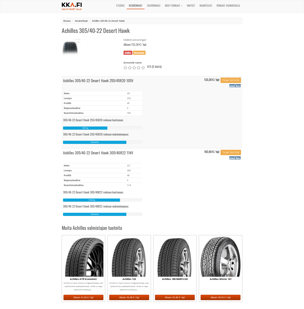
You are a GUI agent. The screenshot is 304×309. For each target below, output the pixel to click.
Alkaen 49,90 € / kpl (221, 297)
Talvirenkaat (154, 5)
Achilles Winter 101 (220, 279)
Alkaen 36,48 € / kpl (129, 297)
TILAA (230, 80)
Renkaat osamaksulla (228, 5)
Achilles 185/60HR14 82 (175, 279)
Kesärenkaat (135, 5)
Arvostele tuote (133, 62)
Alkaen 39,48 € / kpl (175, 297)
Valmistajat (206, 5)
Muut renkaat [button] (173, 5)
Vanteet (191, 5)
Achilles (128, 52)
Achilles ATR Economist (83, 279)
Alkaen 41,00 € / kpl (83, 297)
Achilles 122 (129, 279)
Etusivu (120, 5)
